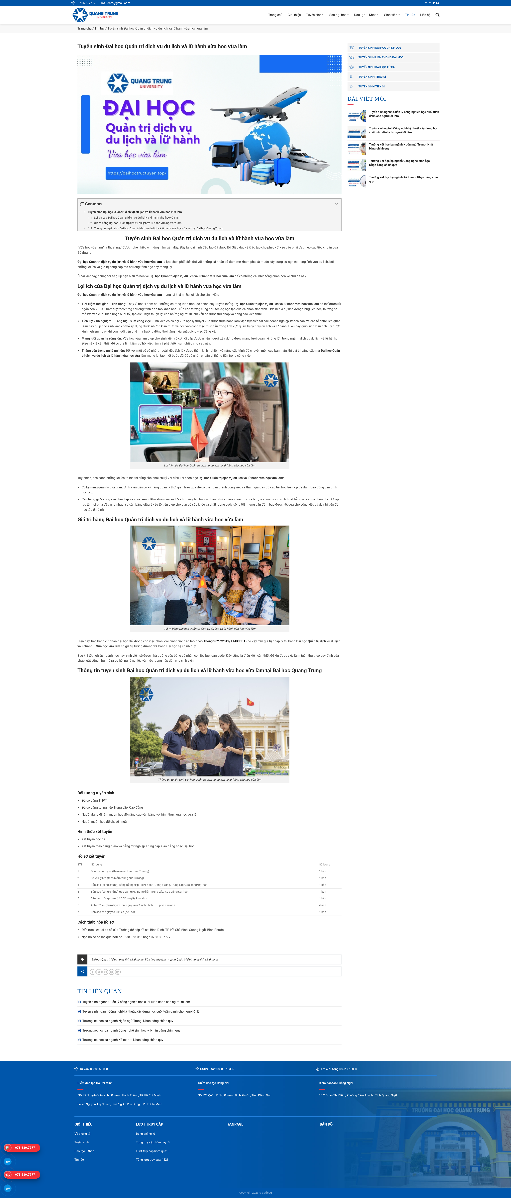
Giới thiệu (294, 15)
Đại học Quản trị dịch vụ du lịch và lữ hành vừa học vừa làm (173, 286)
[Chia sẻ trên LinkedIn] (118, 972)
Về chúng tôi (82, 1134)
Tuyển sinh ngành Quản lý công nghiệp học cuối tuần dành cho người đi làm (136, 1002)
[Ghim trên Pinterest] (112, 972)
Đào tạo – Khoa (365, 15)
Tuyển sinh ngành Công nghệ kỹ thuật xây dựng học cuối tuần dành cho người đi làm (142, 1011)
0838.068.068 (99, 1069)
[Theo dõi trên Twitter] (434, 3)
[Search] (437, 15)
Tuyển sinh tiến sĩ (371, 86)
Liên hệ (425, 15)
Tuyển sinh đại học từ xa (376, 67)
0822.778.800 (348, 1069)
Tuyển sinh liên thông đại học (381, 57)
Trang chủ (275, 15)
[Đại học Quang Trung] (101, 15)
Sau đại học (337, 15)
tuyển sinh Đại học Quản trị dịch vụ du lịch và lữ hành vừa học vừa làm (182, 670)
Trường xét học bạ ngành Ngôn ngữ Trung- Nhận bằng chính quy (127, 1021)
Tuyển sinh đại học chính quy (379, 47)
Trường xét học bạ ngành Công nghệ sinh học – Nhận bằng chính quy (131, 1030)
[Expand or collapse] (336, 204)
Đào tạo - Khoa (84, 1151)
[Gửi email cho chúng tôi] (437, 3)
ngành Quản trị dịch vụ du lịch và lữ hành (193, 959)
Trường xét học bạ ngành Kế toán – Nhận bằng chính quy (122, 1040)
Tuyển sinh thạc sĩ (372, 76)
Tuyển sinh (314, 15)
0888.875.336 (225, 1069)
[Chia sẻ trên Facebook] (93, 972)
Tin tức (410, 15)
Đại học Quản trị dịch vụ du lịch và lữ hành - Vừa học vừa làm (128, 959)
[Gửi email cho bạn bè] (105, 972)
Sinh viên (390, 15)
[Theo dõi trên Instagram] (430, 3)
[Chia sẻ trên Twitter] (99, 972)
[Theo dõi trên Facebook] (426, 3)
